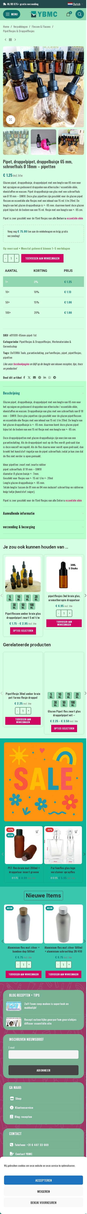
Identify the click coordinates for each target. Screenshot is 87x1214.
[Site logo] (43, 14)
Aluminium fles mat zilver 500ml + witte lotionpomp (63, 949)
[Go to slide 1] (39, 123)
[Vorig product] (5, 39)
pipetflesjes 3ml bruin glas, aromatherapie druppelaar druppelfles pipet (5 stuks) (64, 600)
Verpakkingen (20, 26)
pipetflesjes (74, 353)
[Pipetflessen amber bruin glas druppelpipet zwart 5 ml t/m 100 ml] (23, 574)
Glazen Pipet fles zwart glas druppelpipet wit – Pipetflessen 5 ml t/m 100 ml (64, 715)
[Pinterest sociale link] (39, 377)
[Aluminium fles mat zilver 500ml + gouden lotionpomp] (23, 924)
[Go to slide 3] (48, 123)
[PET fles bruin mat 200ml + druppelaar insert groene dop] (24, 845)
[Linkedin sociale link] (44, 377)
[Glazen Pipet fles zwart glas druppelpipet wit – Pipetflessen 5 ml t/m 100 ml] (64, 672)
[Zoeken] (79, 14)
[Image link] (43, 781)
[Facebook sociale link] (24, 377)
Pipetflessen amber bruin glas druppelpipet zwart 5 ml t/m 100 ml (23, 617)
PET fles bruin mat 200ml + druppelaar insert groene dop (24, 872)
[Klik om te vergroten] (10, 119)
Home (6, 26)
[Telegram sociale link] (54, 377)
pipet (64, 353)
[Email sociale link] (34, 377)
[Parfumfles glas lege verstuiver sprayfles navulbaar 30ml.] (63, 845)
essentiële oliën (75, 218)
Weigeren (43, 1191)
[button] (7, 87)
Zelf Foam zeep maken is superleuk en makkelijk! (46, 1005)
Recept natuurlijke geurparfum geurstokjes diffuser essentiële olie (50, 1021)
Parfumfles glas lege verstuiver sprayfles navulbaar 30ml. (63, 872)
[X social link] (29, 377)
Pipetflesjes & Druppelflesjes (18, 31)
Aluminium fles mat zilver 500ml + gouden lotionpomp (23, 949)
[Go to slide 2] (43, 123)
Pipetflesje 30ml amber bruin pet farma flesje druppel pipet (23, 697)
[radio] (10, 598)
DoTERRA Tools (18, 353)
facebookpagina (21, 364)
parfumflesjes (52, 353)
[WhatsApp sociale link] (49, 377)
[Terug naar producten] (10, 39)
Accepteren (43, 1180)
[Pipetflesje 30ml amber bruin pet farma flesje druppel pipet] (23, 672)
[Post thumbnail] (13, 1006)
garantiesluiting (35, 353)
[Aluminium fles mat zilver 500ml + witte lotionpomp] (63, 924)
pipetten (7, 357)
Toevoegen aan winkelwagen (42, 258)
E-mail (11, 1047)
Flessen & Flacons (41, 26)
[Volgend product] (15, 39)
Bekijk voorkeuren (43, 1202)
